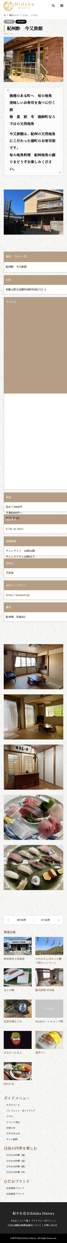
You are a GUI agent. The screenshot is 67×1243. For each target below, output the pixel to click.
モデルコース (13, 1105)
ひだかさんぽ (13, 1133)
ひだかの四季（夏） (16, 1161)
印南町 (9, 22)
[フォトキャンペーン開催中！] (48, 919)
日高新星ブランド (15, 1194)
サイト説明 (11, 1139)
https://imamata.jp (18, 595)
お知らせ (10, 1128)
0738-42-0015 (14, 529)
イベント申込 (13, 1122)
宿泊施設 (21, 22)
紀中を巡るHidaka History (34, 1213)
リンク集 (23, 1221)
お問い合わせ (50, 1225)
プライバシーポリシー (42, 1221)
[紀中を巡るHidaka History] (19, 6)
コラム (9, 1116)
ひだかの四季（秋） (16, 1167)
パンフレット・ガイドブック (20, 1111)
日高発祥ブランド (15, 1188)
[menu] (61, 5)
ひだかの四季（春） (16, 1155)
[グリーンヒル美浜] (19, 919)
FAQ (14, 1221)
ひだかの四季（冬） (16, 1172)
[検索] (53, 5)
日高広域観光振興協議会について (24, 1225)
